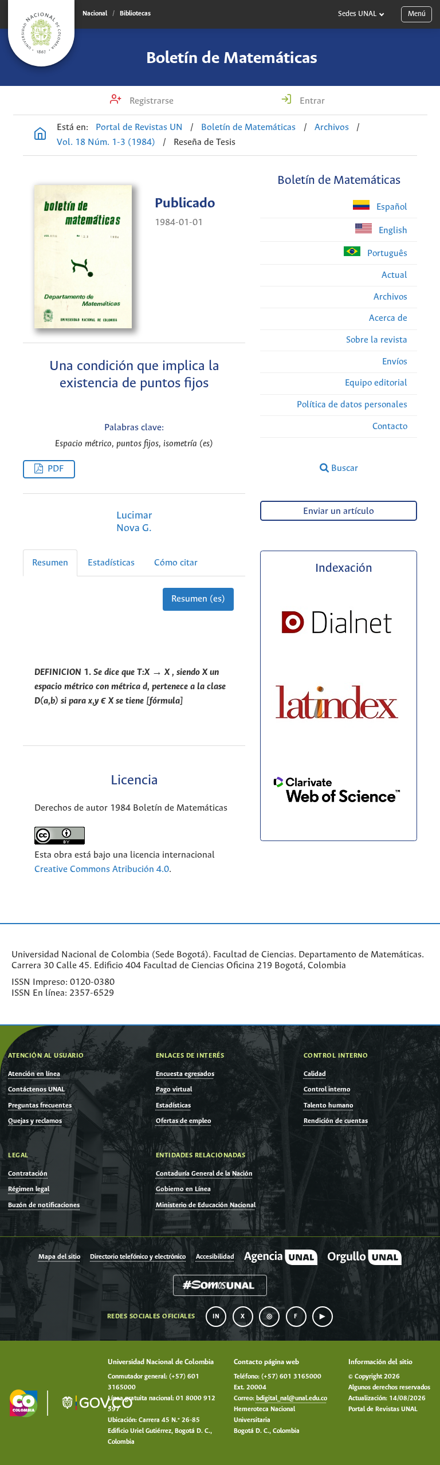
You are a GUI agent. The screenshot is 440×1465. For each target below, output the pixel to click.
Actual (394, 275)
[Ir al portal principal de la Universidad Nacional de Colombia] (41, 33)
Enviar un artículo (338, 511)
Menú (417, 14)
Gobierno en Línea (183, 1189)
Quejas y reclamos (35, 1121)
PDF (56, 469)
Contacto (389, 426)
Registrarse (150, 101)
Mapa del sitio (59, 1257)
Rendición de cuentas (336, 1121)
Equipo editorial (376, 383)
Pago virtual (174, 1089)
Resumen (50, 563)
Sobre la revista (376, 340)
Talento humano (328, 1105)
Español (390, 207)
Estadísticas (111, 563)
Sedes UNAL (357, 14)
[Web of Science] (337, 823)
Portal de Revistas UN (139, 127)
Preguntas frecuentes (40, 1105)
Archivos (332, 127)
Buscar (343, 468)
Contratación (28, 1173)
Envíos (394, 362)
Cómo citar (176, 563)
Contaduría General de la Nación (204, 1173)
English (391, 230)
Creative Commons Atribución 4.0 (101, 869)
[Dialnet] (337, 654)
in (216, 1316)
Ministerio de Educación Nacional (206, 1205)
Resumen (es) (198, 599)
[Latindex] (337, 734)
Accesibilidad (215, 1257)
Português (386, 253)
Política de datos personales (352, 405)
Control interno (327, 1089)
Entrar (311, 101)
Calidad (315, 1074)
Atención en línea (34, 1074)
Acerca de (388, 318)
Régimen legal (28, 1189)
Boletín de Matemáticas (231, 58)
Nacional (94, 13)
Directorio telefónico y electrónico (138, 1257)
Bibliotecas (135, 13)
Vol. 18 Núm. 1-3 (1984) (106, 142)
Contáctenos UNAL (36, 1089)
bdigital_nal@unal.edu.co (291, 1398)
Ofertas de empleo (183, 1121)
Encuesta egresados (185, 1074)
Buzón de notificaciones (44, 1205)
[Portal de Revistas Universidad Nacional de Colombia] (40, 135)
